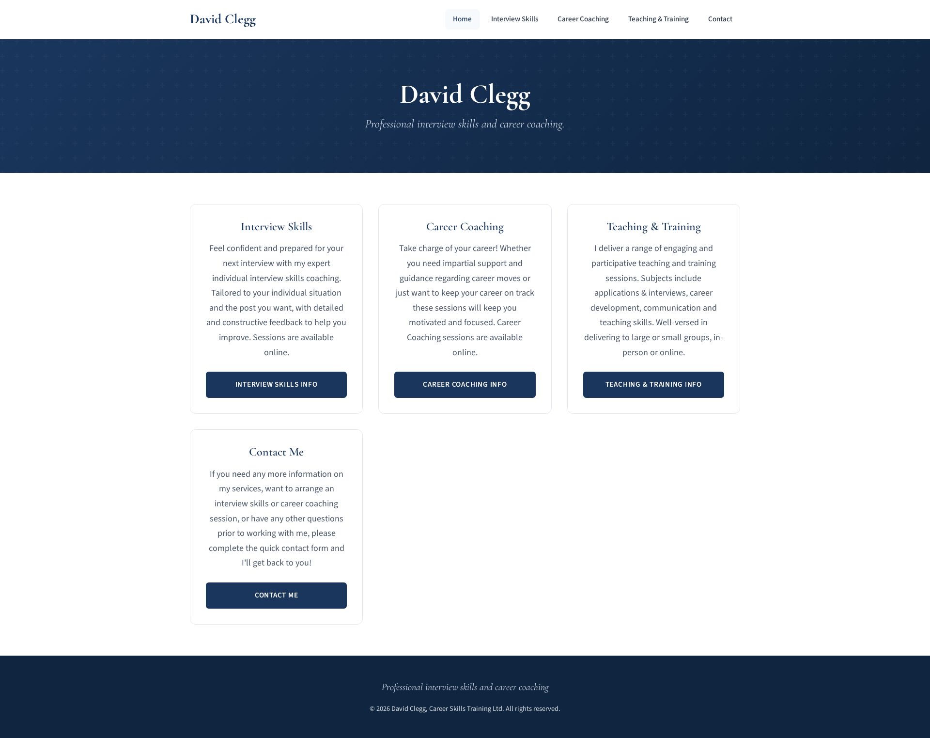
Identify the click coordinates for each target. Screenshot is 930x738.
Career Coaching (583, 19)
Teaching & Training (658, 19)
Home (462, 19)
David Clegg (223, 19)
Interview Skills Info (276, 384)
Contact (720, 19)
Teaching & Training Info (653, 384)
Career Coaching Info (465, 384)
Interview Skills (514, 19)
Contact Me (276, 595)
